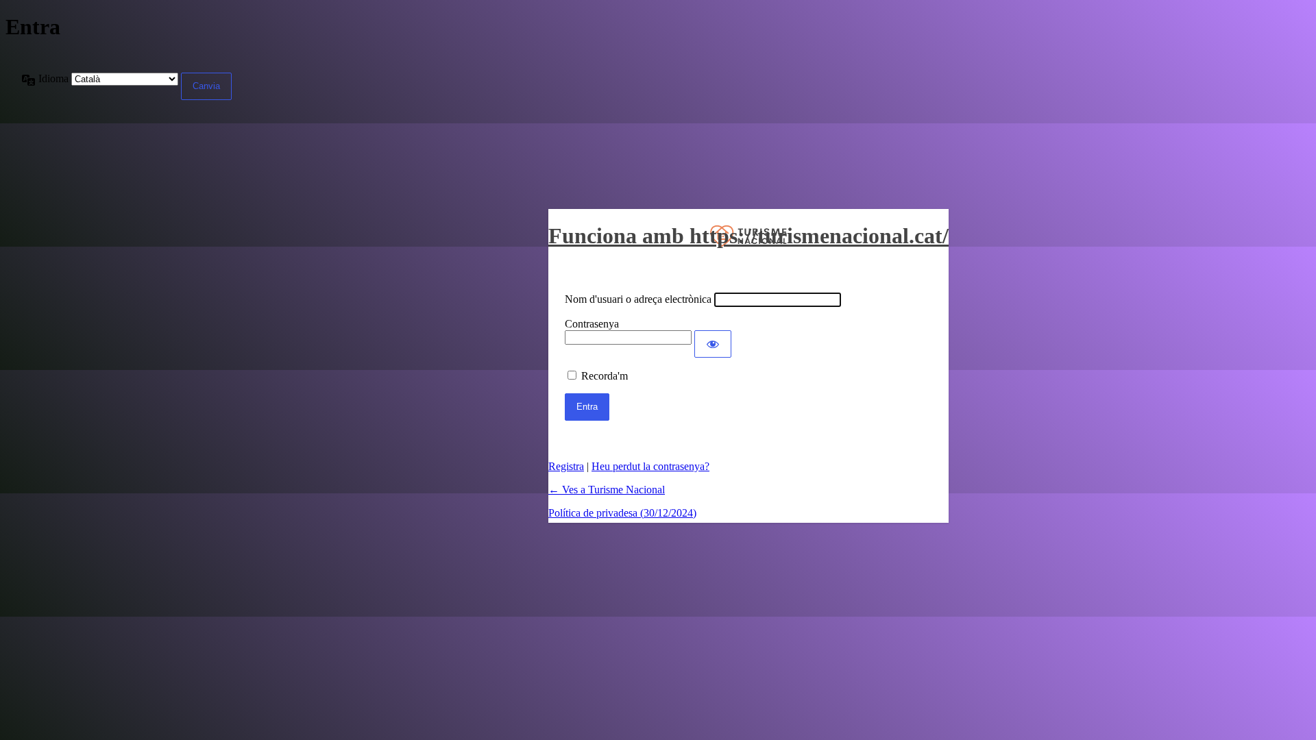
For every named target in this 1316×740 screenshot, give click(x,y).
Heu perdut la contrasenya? (650, 466)
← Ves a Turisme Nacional (606, 489)
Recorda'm (604, 376)
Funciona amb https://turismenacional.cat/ (748, 235)
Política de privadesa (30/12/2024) (622, 513)
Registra (566, 466)
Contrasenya (592, 324)
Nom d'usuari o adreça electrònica (638, 299)
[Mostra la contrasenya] (712, 344)
